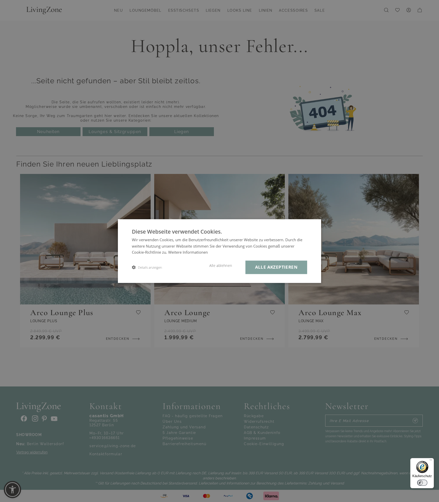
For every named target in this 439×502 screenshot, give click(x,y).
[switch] (422, 483)
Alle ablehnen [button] (220, 265)
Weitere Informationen (188, 252)
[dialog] (219, 251)
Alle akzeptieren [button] (276, 267)
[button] (147, 267)
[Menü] (431, 461)
